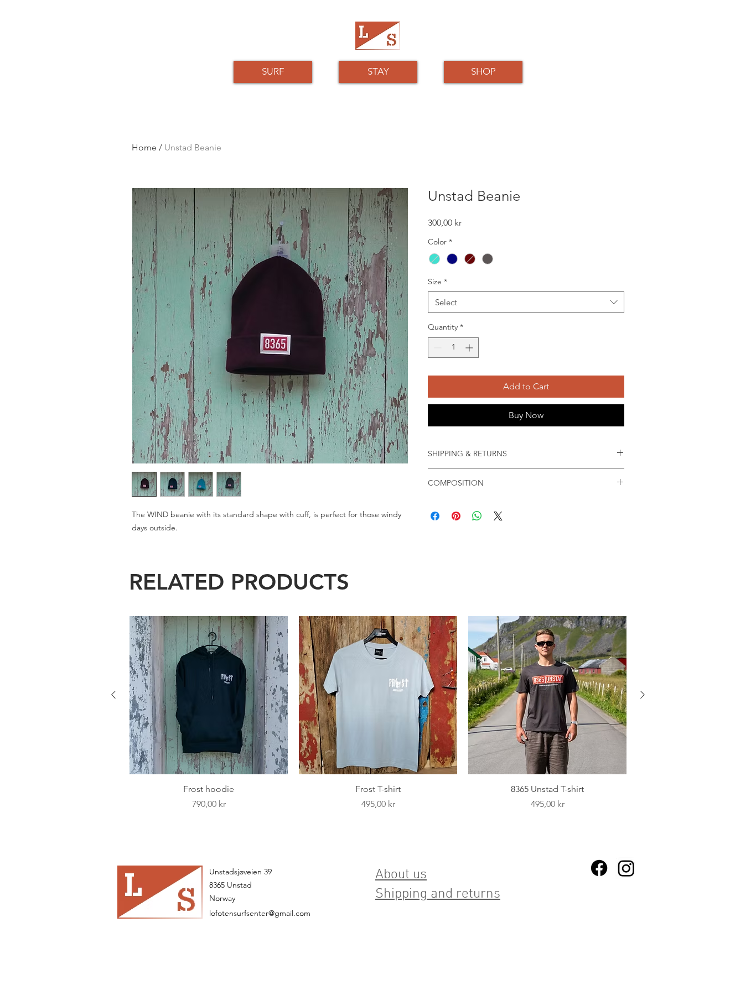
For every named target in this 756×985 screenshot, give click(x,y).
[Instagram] (626, 868)
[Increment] (470, 347)
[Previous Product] (113, 694)
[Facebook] (599, 868)
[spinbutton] (453, 347)
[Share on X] (498, 516)
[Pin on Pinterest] (456, 516)
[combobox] (526, 302)
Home (144, 147)
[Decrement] (436, 347)
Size (437, 281)
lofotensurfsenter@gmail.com (259, 913)
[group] (378, 728)
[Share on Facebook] (435, 516)
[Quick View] (209, 695)
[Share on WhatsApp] (477, 516)
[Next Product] (642, 694)
